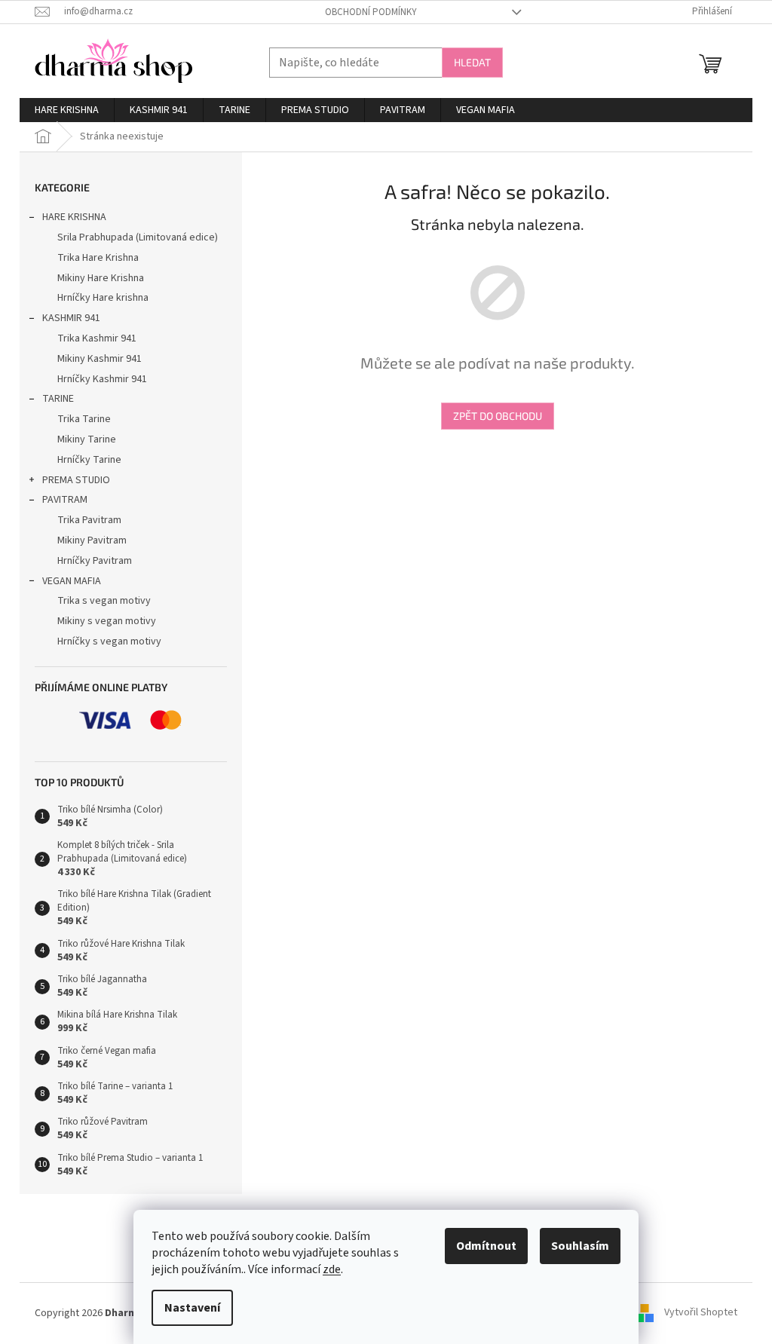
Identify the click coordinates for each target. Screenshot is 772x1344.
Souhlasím (580, 1246)
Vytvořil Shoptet (700, 1313)
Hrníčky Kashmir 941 (102, 379)
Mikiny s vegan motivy (106, 621)
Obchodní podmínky (371, 12)
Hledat (472, 62)
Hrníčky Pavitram (94, 560)
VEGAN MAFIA (71, 581)
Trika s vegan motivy (104, 600)
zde (332, 1269)
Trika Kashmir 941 (96, 338)
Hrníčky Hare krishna (103, 297)
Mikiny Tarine (86, 439)
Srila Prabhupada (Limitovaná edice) (137, 237)
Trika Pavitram (89, 520)
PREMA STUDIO (76, 480)
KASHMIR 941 (71, 318)
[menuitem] (67, 110)
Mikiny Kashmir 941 (99, 358)
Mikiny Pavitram (92, 540)
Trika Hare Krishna (98, 257)
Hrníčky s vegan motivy (109, 641)
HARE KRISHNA (74, 217)
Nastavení (192, 1308)
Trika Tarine (84, 419)
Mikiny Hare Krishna (100, 278)
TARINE (58, 398)
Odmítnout (486, 1246)
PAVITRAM (64, 499)
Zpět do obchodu (497, 415)
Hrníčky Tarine (89, 459)
